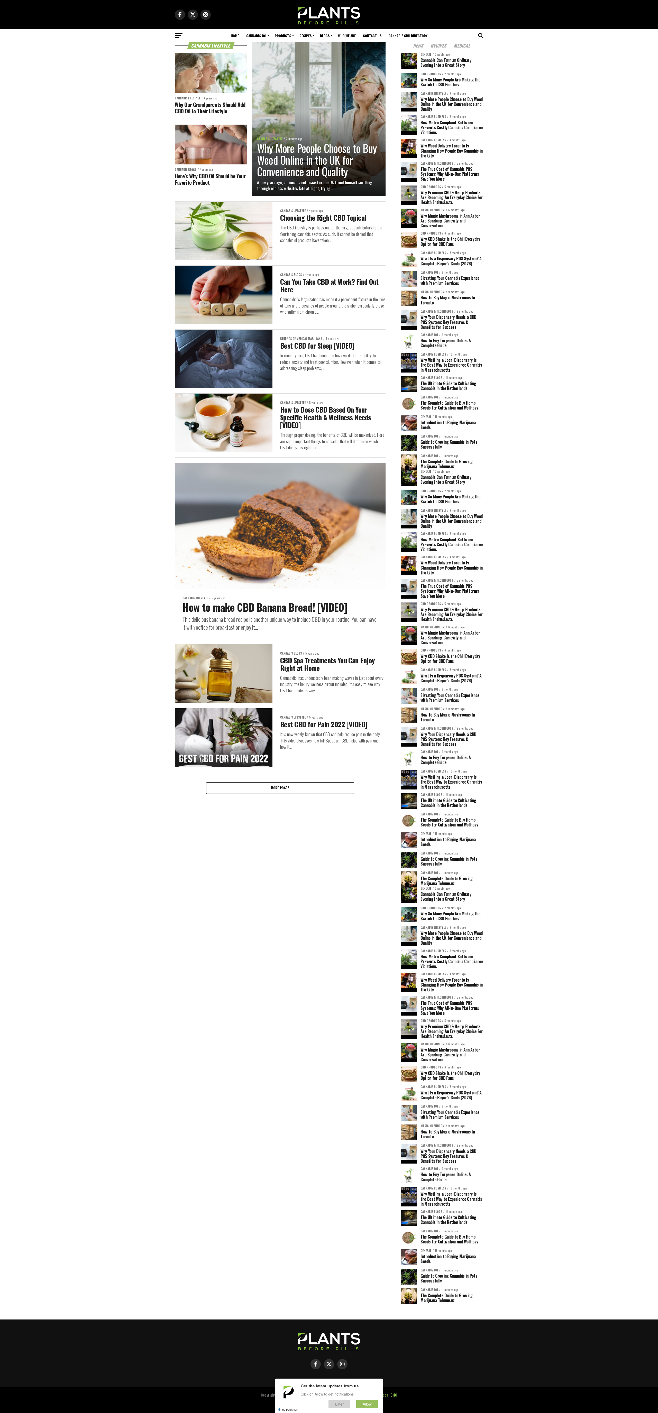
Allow (367, 1404)
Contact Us (372, 35)
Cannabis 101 (256, 35)
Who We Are (347, 35)
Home (235, 35)
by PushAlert (290, 1409)
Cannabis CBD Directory (408, 35)
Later (339, 1404)
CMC (393, 1395)
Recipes (305, 35)
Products (283, 35)
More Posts (280, 787)
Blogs (325, 35)
